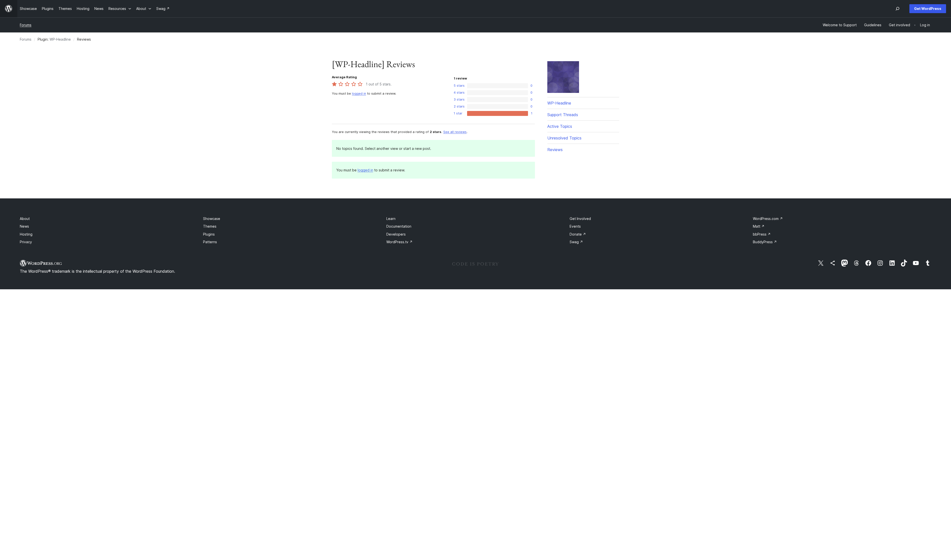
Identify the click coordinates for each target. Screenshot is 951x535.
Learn (391, 218)
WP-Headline (60, 39)
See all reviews (455, 132)
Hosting (26, 234)
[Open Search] (897, 8)
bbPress (762, 234)
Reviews (555, 149)
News (24, 226)
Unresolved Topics (564, 137)
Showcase (211, 218)
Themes (209, 226)
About (25, 218)
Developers (396, 234)
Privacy (26, 242)
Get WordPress (927, 8)
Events (575, 226)
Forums (25, 25)
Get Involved (580, 218)
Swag (576, 242)
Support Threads (562, 114)
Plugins (209, 234)
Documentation (398, 226)
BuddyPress (765, 242)
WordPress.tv (399, 242)
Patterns (210, 242)
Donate (578, 234)
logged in (359, 93)
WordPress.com (768, 218)
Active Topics (559, 126)
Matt (759, 226)
